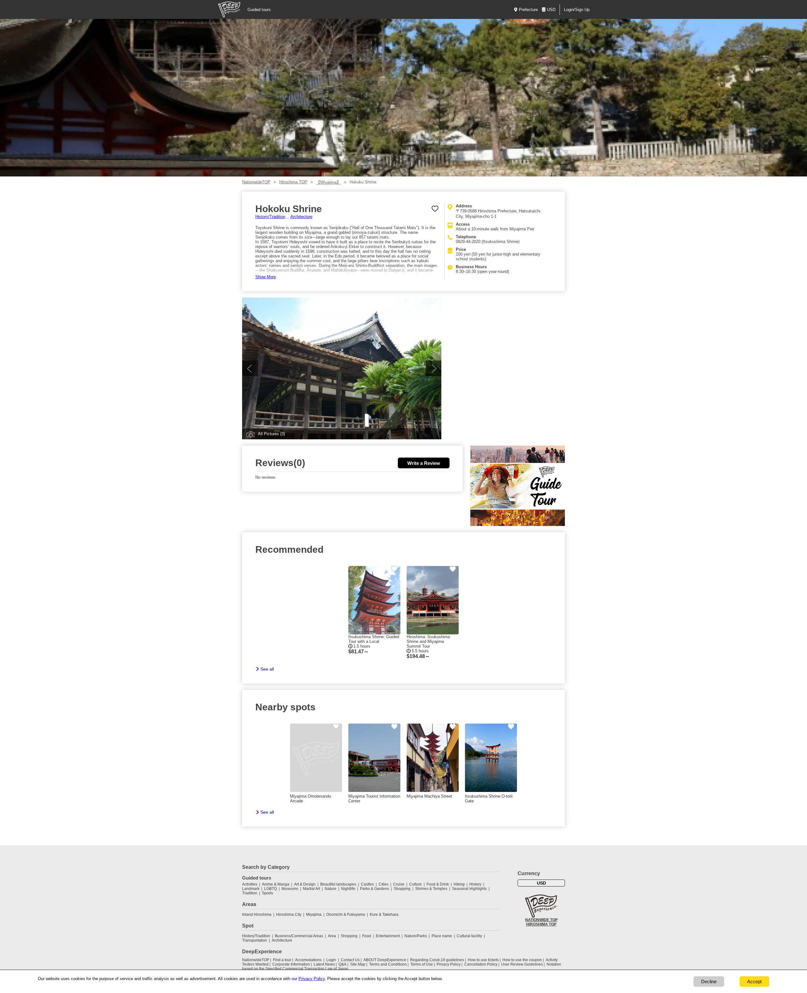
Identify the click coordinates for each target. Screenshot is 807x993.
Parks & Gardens (374, 888)
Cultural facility (469, 936)
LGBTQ (270, 888)
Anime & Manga (275, 884)
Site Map (357, 964)
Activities (249, 884)
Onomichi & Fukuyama (345, 914)
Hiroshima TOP (293, 182)
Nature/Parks (415, 936)
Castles (367, 884)
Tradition (249, 893)
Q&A (342, 964)
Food (366, 936)
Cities (383, 884)
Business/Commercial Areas (299, 936)
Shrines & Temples (431, 888)
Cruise (398, 884)
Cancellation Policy (480, 964)
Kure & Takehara (384, 914)
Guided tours (259, 9)
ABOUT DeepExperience (384, 960)
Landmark (250, 888)
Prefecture (528, 9)
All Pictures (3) (271, 433)
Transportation (254, 940)
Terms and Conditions (388, 964)
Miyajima (314, 914)
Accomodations (308, 960)
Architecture (301, 216)
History (475, 884)
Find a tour (282, 960)
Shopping (402, 888)
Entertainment (388, 936)
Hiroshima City (288, 914)
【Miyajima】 (328, 182)
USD (551, 9)
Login (331, 960)
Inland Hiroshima (256, 914)
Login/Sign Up (576, 9)
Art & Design (305, 884)
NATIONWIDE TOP (541, 920)
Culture (415, 884)
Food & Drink (438, 884)
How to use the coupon (522, 960)
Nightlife (348, 888)
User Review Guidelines (522, 964)
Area (332, 936)
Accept (754, 981)
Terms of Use (421, 964)
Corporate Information (291, 964)
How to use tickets (483, 960)
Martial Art (311, 888)
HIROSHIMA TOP (541, 924)
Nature (330, 888)
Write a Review (423, 463)
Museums (290, 888)
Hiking (459, 884)
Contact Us (350, 960)
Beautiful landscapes (338, 884)
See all (267, 669)
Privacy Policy (449, 964)
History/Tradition (270, 216)
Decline (709, 981)
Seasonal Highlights (469, 888)
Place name (442, 936)
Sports (267, 893)
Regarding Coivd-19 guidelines (437, 960)
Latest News (324, 964)
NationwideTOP (256, 182)
